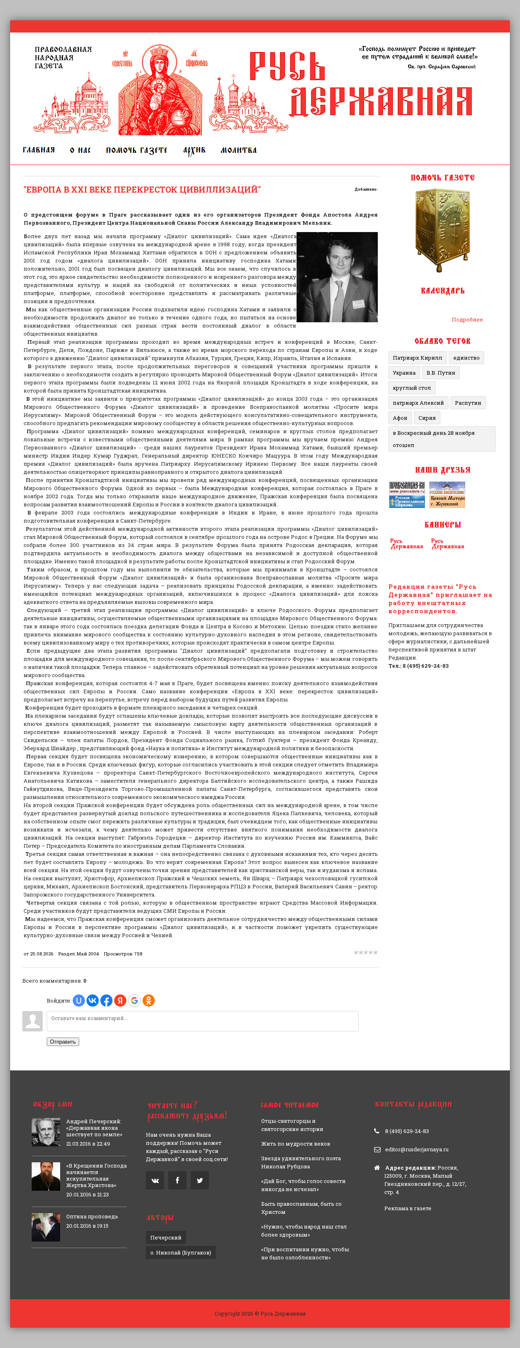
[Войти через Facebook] (106, 1000)
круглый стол (412, 387)
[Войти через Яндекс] (120, 1000)
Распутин (468, 402)
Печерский (166, 1237)
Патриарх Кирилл (417, 357)
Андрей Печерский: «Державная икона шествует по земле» (94, 1128)
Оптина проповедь (92, 1216)
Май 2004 (88, 954)
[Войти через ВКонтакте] (93, 1000)
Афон (400, 417)
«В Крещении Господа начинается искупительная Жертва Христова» (96, 1175)
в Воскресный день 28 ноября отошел (434, 439)
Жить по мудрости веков (295, 1143)
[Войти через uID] (79, 1000)
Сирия (427, 417)
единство (466, 357)
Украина (404, 372)
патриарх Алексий (418, 402)
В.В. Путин (441, 372)
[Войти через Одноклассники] (149, 1000)
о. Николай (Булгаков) (180, 1252)
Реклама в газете (407, 1208)
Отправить (63, 1042)
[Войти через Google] (134, 1000)
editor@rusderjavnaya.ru (416, 1149)
